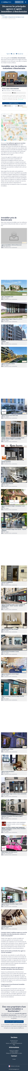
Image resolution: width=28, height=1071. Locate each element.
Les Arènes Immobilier (7, 926)
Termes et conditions (14, 1050)
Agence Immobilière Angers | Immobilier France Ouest (13, 506)
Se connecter (14, 1042)
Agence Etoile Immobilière (8, 771)
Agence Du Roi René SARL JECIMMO (10, 629)
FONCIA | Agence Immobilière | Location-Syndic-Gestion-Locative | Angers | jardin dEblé (13, 438)
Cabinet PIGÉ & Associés (7, 483)
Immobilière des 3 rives (7, 749)
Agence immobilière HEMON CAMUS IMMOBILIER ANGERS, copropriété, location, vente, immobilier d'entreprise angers (14, 829)
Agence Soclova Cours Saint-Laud (10, 415)
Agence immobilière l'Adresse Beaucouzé (12, 245)
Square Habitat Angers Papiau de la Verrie (12, 319)
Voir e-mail (8, 106)
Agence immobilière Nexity (8, 363)
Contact (14, 1059)
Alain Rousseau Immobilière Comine (10, 651)
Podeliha (4, 341)
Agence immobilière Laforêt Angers (10, 674)
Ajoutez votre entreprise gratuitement (14, 1043)
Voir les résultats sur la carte (14, 127)
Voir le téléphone (14, 103)
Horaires (21, 106)
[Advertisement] (14, 34)
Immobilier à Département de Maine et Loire (13, 17)
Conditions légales (14, 1051)
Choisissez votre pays (15, 1066)
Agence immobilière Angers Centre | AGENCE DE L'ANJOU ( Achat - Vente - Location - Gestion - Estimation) (13, 606)
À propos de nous (14, 1040)
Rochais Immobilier (6, 461)
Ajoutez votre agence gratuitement (14, 1021)
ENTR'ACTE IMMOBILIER (7, 582)
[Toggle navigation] (25, 2)
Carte (14, 93)
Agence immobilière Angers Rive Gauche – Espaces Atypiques (14, 530)
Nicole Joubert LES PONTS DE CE (9, 852)
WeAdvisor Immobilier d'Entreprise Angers (12, 816)
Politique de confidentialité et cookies (14, 1053)
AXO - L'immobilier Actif (7, 296)
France (2, 15)
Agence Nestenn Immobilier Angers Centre (12, 904)
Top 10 (8, 54)
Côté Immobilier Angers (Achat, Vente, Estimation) (14, 794)
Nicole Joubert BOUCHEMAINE (10, 88)
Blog (14, 1044)
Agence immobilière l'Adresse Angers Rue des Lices (13, 697)
